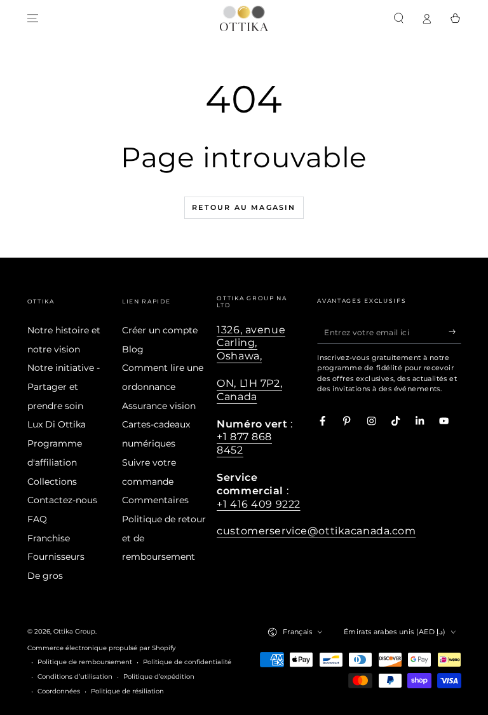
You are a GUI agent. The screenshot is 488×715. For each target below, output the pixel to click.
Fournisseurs (56, 557)
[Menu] (33, 18)
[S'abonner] (455, 332)
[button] (399, 18)
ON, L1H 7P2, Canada (249, 390)
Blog (133, 349)
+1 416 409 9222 (259, 503)
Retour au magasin (243, 207)
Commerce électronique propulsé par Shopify (101, 648)
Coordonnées (58, 691)
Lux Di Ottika (56, 424)
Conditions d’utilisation (74, 676)
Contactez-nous (62, 500)
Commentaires (155, 500)
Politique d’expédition (158, 676)
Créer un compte (160, 330)
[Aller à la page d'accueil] (244, 18)
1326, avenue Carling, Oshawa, (251, 343)
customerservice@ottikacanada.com (316, 530)
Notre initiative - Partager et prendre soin (63, 386)
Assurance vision (159, 406)
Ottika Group (74, 631)
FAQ (37, 519)
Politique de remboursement (84, 662)
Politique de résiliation (127, 691)
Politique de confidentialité (187, 662)
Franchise (48, 538)
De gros (45, 576)
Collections (52, 481)
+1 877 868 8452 (244, 443)
